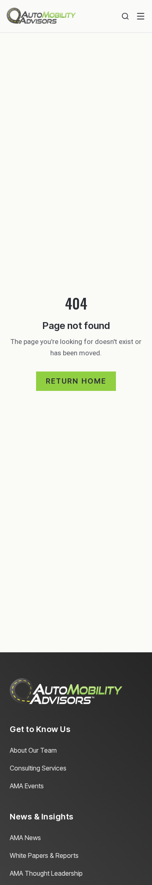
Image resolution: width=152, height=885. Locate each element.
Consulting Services (38, 768)
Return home (76, 381)
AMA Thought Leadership (46, 873)
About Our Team (33, 750)
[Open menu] (141, 16)
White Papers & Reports (44, 855)
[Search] (125, 16)
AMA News (25, 838)
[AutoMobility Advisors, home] (41, 16)
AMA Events (27, 786)
